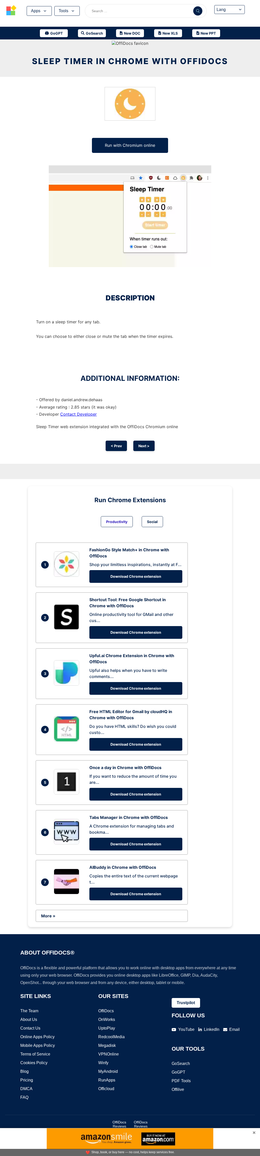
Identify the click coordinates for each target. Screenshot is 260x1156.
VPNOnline (108, 1054)
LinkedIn (211, 1029)
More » (48, 915)
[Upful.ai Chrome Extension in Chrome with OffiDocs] (67, 684)
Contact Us (30, 1028)
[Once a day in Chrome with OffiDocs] (67, 793)
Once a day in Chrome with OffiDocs (125, 767)
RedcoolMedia (111, 1037)
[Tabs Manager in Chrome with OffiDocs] (67, 842)
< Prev (116, 446)
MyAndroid (108, 1071)
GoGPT (178, 1072)
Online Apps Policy (37, 1037)
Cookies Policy (33, 1063)
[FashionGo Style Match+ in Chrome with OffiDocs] (67, 575)
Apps (35, 11)
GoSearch (181, 1063)
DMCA (26, 1089)
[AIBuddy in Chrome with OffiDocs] (67, 892)
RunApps (106, 1080)
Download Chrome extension (135, 576)
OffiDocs (106, 1011)
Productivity (116, 521)
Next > (144, 446)
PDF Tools (181, 1081)
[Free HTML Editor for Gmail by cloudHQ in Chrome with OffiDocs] (67, 740)
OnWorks (106, 1019)
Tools (63, 11)
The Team (29, 1011)
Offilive (178, 1089)
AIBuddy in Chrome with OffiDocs (122, 867)
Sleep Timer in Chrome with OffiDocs (130, 61)
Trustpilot (186, 1003)
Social (152, 521)
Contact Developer (78, 414)
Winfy (103, 1063)
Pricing (26, 1080)
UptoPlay (106, 1028)
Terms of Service (35, 1054)
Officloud (106, 1089)
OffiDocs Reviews (119, 1124)
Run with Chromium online (130, 145)
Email (234, 1029)
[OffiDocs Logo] (11, 11)
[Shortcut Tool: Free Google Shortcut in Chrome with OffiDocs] (67, 628)
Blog (24, 1071)
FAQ (24, 1097)
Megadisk (107, 1045)
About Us (28, 1019)
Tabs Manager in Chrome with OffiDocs (128, 817)
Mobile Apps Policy (37, 1045)
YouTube (186, 1029)
